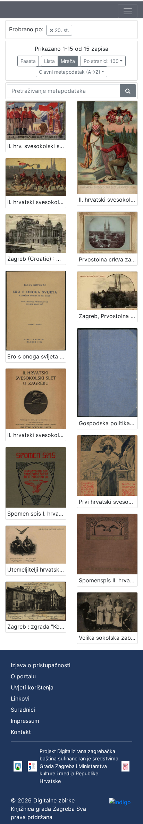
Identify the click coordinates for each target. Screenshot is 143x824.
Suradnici (23, 709)
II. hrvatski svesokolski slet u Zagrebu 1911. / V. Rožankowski (108, 199)
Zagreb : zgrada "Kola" (36, 626)
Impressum (25, 720)
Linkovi (20, 698)
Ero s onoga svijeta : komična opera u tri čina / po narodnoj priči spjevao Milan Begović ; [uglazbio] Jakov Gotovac (36, 356)
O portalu (23, 676)
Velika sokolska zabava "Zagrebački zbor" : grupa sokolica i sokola (108, 637)
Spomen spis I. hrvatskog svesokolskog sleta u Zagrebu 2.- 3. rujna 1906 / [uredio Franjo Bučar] (36, 513)
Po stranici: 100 (101, 61)
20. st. (61, 30)
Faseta (28, 61)
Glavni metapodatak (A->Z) (69, 72)
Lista (49, 61)
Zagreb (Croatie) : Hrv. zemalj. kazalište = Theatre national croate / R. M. (36, 258)
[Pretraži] (128, 90)
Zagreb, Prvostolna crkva (108, 316)
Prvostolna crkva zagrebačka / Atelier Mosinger (108, 259)
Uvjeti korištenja (32, 687)
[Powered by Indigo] (120, 802)
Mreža (68, 61)
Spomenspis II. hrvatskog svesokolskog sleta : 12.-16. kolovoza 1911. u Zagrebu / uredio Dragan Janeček (108, 580)
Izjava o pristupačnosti (40, 665)
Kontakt (21, 731)
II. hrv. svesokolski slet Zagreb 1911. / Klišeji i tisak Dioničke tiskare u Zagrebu (36, 146)
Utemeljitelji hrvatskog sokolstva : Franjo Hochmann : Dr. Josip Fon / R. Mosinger (36, 569)
